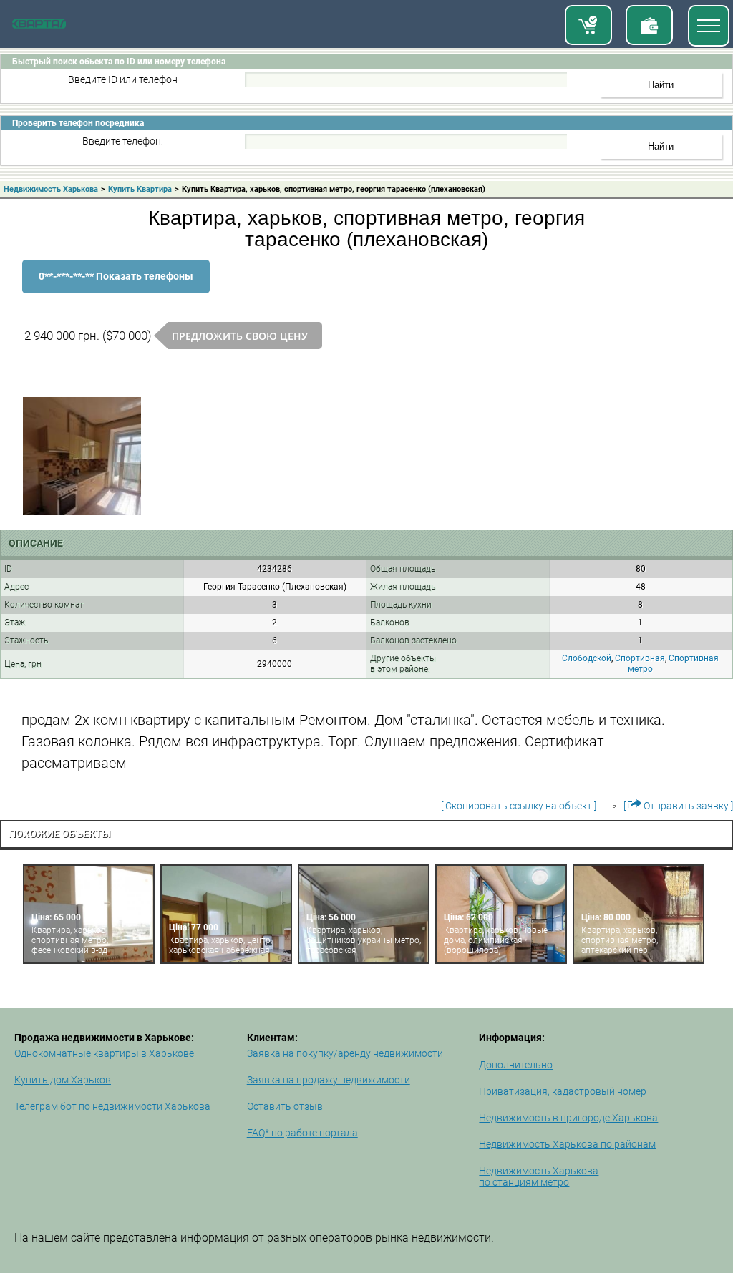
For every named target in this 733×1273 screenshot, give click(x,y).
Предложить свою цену (240, 336)
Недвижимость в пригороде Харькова (568, 1117)
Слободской (586, 658)
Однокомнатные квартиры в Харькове (104, 1053)
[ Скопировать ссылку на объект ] (518, 805)
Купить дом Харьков (62, 1080)
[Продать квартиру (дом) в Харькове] (649, 25)
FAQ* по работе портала (302, 1132)
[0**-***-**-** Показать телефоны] (116, 290)
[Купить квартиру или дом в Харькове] (588, 25)
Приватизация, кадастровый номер (562, 1091)
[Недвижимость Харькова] (39, 25)
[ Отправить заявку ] (678, 805)
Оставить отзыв (285, 1106)
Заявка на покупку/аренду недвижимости (345, 1053)
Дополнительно (516, 1064)
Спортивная (640, 658)
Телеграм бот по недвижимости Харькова (112, 1106)
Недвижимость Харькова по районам (567, 1144)
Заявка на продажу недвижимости (328, 1080)
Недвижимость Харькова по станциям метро (538, 1176)
